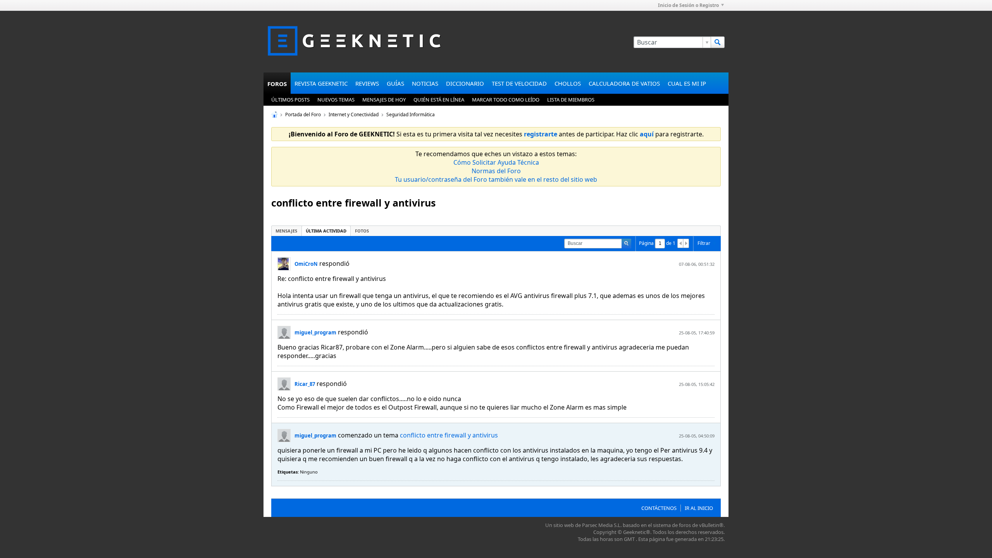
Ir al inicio (699, 508)
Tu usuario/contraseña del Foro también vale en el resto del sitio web (496, 179)
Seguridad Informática (410, 114)
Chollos (568, 83)
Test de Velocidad (519, 83)
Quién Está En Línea (438, 99)
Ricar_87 (304, 384)
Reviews (367, 83)
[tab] (286, 231)
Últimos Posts (290, 99)
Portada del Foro (303, 114)
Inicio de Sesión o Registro (688, 5)
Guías (395, 83)
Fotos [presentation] (362, 231)
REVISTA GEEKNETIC (321, 83)
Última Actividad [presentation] (326, 231)
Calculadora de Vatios (624, 83)
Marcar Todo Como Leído (505, 99)
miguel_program (315, 332)
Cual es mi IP (687, 83)
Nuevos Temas (336, 99)
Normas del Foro (496, 171)
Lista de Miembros (570, 99)
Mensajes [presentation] (286, 231)
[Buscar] (718, 42)
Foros (277, 84)
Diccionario (465, 83)
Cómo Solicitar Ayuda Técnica (496, 162)
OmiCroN (306, 263)
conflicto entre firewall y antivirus (449, 435)
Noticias (425, 83)
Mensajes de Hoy (384, 99)
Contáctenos (659, 508)
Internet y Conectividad (354, 114)
